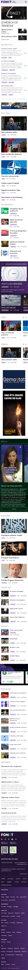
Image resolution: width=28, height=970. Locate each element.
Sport (4, 626)
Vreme (18, 916)
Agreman (3, 948)
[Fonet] (8, 2)
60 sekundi (10, 951)
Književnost (20, 922)
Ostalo (10, 935)
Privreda (3, 906)
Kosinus (3, 951)
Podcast (6, 666)
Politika (5, 113)
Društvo (6, 587)
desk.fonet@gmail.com (20, 862)
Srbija (4, 344)
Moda (8, 942)
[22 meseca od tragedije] (14, 13)
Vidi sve (14, 509)
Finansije (9, 906)
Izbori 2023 (23, 897)
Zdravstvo (11, 913)
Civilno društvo (5, 916)
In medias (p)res (10, 955)
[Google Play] (4, 843)
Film (2, 922)
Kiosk (2, 955)
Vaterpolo (4, 935)
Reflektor (24, 951)
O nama (16, 882)
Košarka (8, 932)
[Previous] (23, 317)
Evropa (13, 897)
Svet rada (3, 913)
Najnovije (7, 44)
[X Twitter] (16, 839)
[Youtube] (12, 839)
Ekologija (15, 906)
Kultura (5, 516)
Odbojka (19, 932)
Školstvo (17, 913)
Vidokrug (10, 948)
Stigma (3, 958)
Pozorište (12, 922)
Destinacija (17, 951)
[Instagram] (5, 839)
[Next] (26, 317)
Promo (13, 964)
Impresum (24, 882)
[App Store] (13, 843)
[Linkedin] (1, 839)
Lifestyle (3, 942)
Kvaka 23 (16, 948)
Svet (3, 317)
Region (7, 897)
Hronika (5, 762)
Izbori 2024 (4, 900)
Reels (4, 441)
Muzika (6, 922)
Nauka (23, 913)
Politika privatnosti (6, 885)
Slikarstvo (3, 926)
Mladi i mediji (19, 955)
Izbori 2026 (12, 900)
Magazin (6, 689)
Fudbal (3, 932)
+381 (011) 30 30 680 (6, 862)
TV (2, 264)
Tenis (13, 932)
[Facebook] (8, 839)
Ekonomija (7, 204)
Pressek (22, 948)
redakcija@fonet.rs (22, 864)
